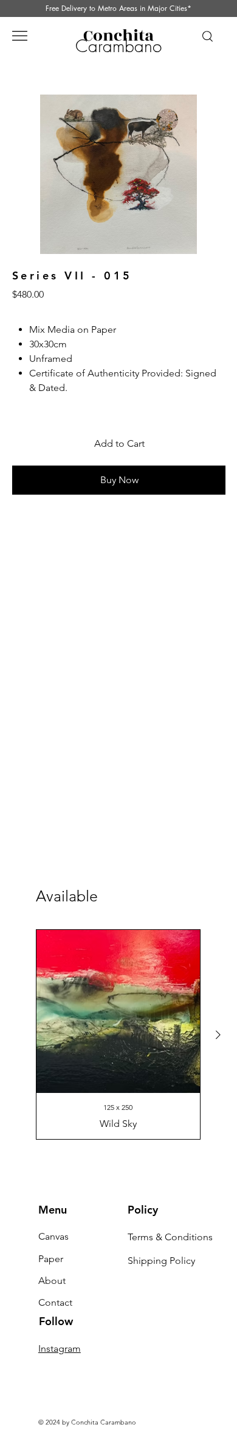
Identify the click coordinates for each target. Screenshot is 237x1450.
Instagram (59, 1348)
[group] (118, 1034)
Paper (50, 1259)
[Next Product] (218, 1034)
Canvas (53, 1236)
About (52, 1280)
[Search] (207, 35)
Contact (55, 1302)
